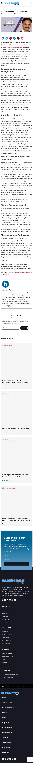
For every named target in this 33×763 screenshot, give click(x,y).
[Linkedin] (14, 38)
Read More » (6, 386)
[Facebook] (3, 38)
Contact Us (5, 752)
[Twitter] (6, 38)
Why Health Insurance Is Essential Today (16, 429)
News (4, 718)
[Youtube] (22, 38)
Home (4, 698)
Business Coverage (8, 708)
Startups (4, 713)
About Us (5, 737)
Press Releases (7, 732)
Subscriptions (6, 747)
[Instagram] (18, 38)
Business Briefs (7, 728)
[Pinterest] (10, 38)
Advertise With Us (7, 742)
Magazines (5, 723)
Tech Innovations (7, 703)
